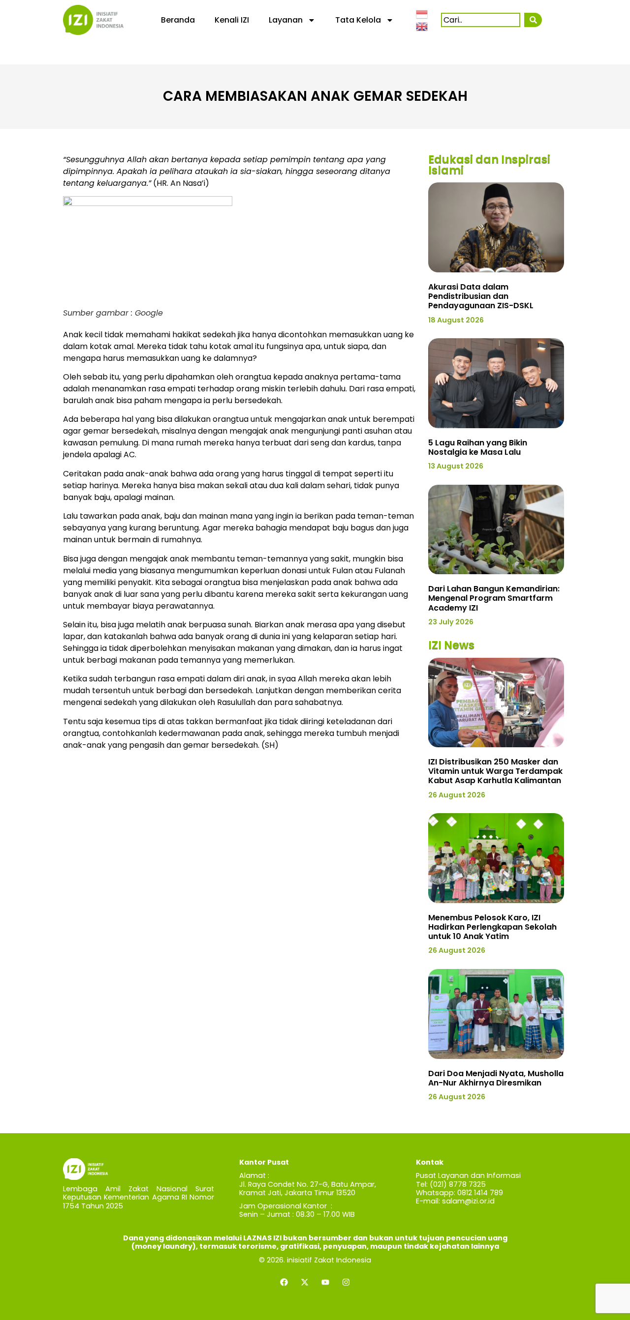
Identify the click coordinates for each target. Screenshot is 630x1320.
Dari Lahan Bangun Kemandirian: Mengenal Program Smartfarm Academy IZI (494, 598)
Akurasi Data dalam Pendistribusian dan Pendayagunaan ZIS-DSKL (481, 296)
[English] (422, 26)
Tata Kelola (358, 20)
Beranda (178, 20)
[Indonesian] (422, 13)
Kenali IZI (232, 20)
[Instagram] (346, 1282)
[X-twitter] (305, 1282)
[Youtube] (325, 1282)
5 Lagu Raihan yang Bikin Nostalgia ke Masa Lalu (477, 447)
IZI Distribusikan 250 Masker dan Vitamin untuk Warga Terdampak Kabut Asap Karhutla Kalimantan (495, 771)
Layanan (286, 20)
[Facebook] (284, 1282)
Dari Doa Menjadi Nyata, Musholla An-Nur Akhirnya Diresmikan (496, 1078)
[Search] (532, 20)
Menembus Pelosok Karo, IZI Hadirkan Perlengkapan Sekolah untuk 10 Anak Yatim (492, 927)
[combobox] (480, 20)
